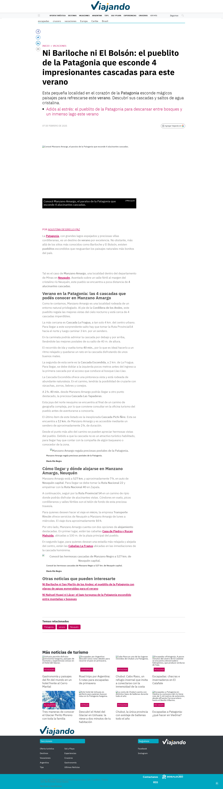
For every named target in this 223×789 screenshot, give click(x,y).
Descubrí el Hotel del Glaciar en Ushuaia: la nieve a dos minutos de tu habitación (95, 717)
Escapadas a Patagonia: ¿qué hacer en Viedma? (167, 713)
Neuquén (64, 277)
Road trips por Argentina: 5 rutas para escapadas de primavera (94, 679)
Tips (107, 15)
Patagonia (52, 236)
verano (62, 627)
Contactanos (150, 777)
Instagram (143, 753)
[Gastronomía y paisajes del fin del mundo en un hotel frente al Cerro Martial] (58, 664)
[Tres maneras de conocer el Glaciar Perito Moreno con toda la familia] (58, 700)
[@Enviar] (38, 49)
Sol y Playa (116, 15)
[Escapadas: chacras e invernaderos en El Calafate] (168, 664)
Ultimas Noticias (72, 767)
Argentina (97, 15)
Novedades (49, 669)
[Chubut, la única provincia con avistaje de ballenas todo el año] (132, 700)
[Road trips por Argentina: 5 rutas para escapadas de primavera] (95, 664)
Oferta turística (58, 15)
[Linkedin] (38, 43)
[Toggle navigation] (38, 15)
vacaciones (70, 21)
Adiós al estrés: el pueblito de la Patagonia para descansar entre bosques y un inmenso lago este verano (114, 111)
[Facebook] (38, 31)
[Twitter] (38, 37)
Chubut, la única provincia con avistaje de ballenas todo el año (132, 715)
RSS (155, 782)
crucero (57, 21)
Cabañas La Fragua (80, 546)
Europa (84, 21)
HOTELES (85, 705)
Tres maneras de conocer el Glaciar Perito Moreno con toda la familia (58, 715)
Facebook (142, 748)
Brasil (105, 21)
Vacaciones (84, 15)
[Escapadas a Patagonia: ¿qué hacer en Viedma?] (168, 700)
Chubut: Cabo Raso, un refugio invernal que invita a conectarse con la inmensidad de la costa (132, 681)
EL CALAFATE (49, 705)
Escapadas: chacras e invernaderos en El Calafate (166, 679)
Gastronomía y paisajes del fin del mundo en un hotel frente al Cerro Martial (57, 681)
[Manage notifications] (217, 783)
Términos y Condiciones (51, 786)
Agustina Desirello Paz (64, 229)
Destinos (72, 15)
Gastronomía (70, 762)
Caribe (94, 21)
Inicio (46, 45)
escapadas (43, 21)
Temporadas (86, 669)
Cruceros (143, 15)
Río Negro (159, 705)
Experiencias (130, 15)
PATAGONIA (122, 669)
